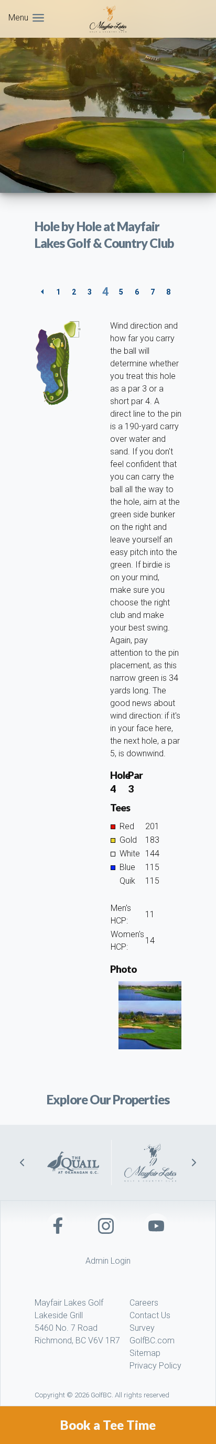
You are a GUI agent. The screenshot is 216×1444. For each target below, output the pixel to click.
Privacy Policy (155, 1366)
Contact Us (149, 1315)
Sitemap (144, 1353)
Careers (143, 1303)
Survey (142, 1328)
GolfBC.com (152, 1340)
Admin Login (108, 1261)
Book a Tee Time (108, 1425)
